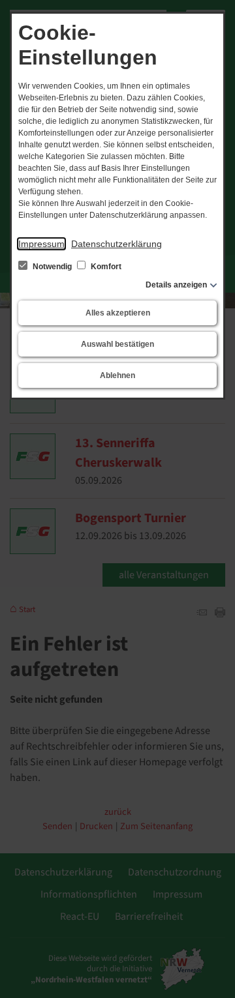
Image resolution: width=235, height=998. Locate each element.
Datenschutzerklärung (116, 244)
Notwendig (52, 266)
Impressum (41, 244)
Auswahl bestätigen (117, 344)
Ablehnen (117, 375)
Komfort (105, 266)
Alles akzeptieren (118, 312)
